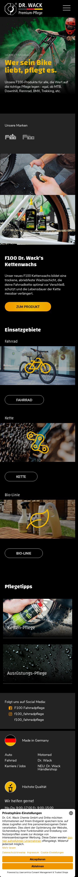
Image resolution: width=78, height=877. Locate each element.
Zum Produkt (28, 307)
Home (9, 55)
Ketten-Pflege (21, 628)
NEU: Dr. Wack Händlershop (49, 768)
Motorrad (44, 754)
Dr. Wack (45, 760)
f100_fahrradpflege (29, 714)
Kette (21, 477)
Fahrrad (24, 400)
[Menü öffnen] (66, 8)
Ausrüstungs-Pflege (27, 673)
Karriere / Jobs (15, 766)
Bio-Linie (23, 553)
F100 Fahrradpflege (29, 708)
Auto (8, 754)
